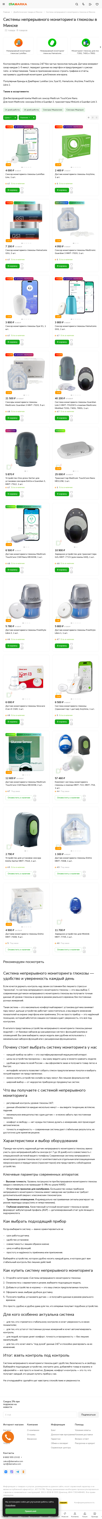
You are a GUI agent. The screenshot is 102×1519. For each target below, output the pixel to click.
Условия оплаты (83, 1430)
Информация (58, 1424)
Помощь (79, 1424)
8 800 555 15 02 (11, 1457)
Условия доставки (84, 1434)
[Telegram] (17, 1471)
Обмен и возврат (59, 1443)
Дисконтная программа (63, 1434)
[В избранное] (22, 188)
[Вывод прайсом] (97, 117)
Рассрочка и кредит (85, 1443)
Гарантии (55, 1438)
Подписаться (88, 1414)
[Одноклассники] (23, 1471)
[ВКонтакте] (5, 1471)
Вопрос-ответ (82, 1438)
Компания (32, 1424)
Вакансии (32, 1438)
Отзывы (31, 1434)
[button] (100, 47)
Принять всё (30, 1511)
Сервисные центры (61, 1447)
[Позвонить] (83, 4)
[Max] (11, 1471)
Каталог (7, 1430)
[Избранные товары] (97, 4)
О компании (33, 1430)
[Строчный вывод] (93, 117)
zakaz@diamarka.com (13, 1461)
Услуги (6, 1443)
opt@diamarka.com (12, 1464)
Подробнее (10, 1505)
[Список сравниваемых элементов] (90, 4)
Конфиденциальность (84, 1502)
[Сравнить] (22, 192)
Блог (53, 1430)
